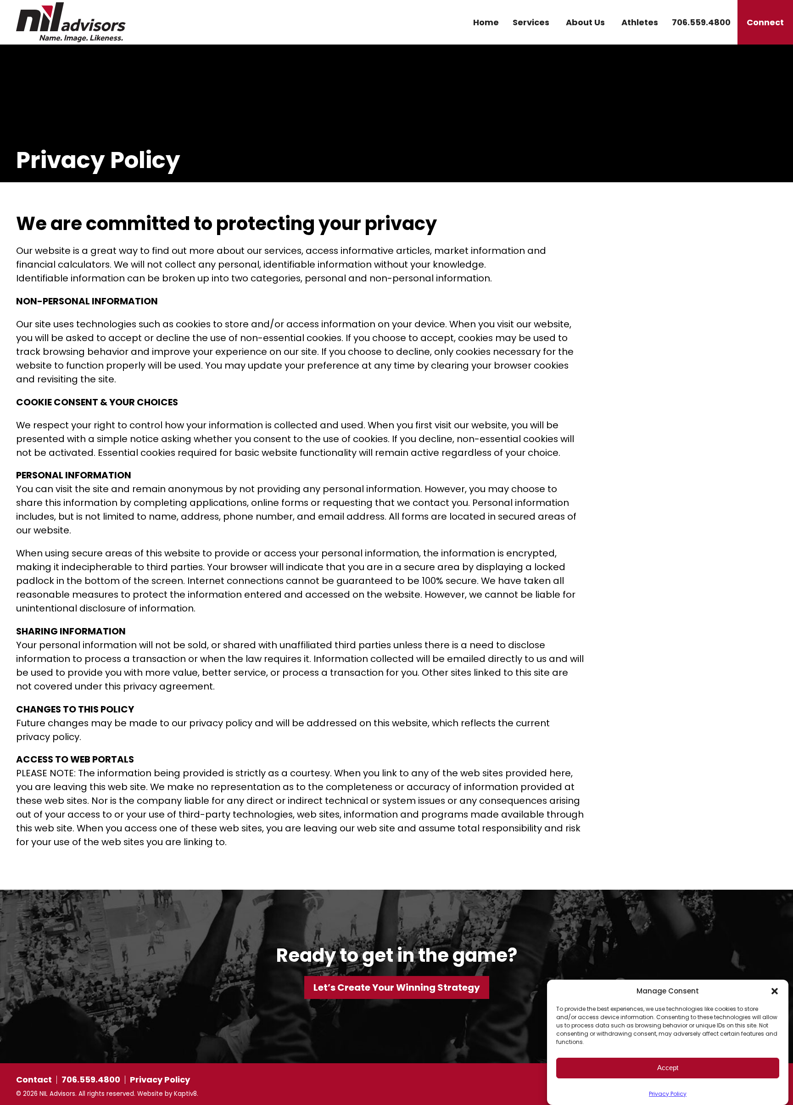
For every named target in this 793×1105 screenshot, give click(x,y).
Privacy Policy (668, 1094)
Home (486, 22)
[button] (774, 991)
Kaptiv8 (185, 1093)
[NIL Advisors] (114, 22)
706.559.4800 (701, 22)
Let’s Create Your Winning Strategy (396, 987)
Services (531, 22)
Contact (34, 1080)
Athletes (639, 22)
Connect (765, 22)
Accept (667, 1067)
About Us (585, 22)
